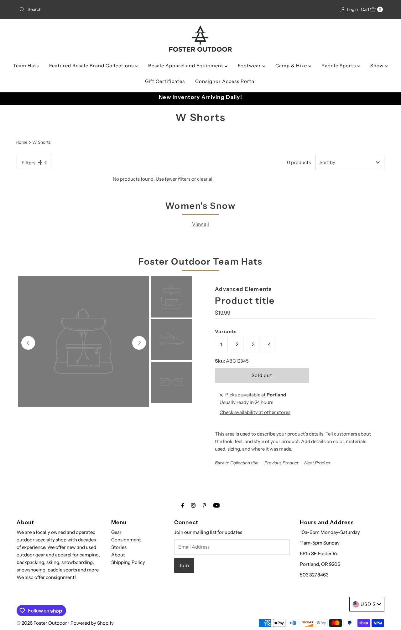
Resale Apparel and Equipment (186, 66)
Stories (119, 547)
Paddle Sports (339, 66)
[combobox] (76, 9)
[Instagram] (193, 505)
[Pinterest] (204, 505)
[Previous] (28, 343)
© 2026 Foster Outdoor (42, 623)
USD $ (368, 604)
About (118, 555)
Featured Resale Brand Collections (92, 66)
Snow (377, 66)
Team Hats (26, 66)
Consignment (126, 540)
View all (200, 224)
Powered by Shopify (92, 623)
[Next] (139, 343)
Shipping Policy (128, 562)
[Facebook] (182, 505)
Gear (116, 532)
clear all (205, 179)
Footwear (250, 66)
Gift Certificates (165, 81)
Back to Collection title (236, 463)
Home (22, 142)
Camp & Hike (291, 66)
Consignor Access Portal (225, 81)
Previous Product (281, 463)
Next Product (317, 463)
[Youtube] (216, 505)
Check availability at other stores (255, 413)
